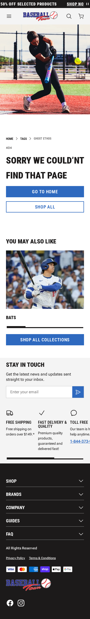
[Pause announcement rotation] (87, 4)
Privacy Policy (15, 558)
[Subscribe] (78, 392)
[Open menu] (10, 16)
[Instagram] (21, 603)
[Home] (40, 16)
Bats (11, 317)
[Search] (69, 16)
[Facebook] (10, 603)
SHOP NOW (75, 4)
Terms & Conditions (42, 558)
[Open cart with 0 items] (81, 16)
